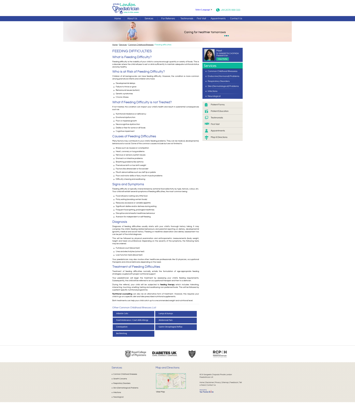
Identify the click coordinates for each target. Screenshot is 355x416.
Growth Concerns (120, 379)
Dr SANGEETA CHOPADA (227, 55)
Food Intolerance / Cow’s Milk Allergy (132, 320)
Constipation (121, 327)
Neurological (214, 96)
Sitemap (225, 382)
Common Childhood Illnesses (141, 45)
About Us (132, 18)
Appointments (218, 18)
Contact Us (236, 18)
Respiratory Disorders (219, 81)
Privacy (218, 382)
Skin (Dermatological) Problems (223, 86)
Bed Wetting (121, 333)
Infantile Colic (122, 313)
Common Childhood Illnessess (222, 71)
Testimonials (186, 18)
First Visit (201, 18)
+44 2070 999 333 (230, 10)
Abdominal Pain (166, 320)
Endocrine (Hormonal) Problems (223, 76)
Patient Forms (218, 105)
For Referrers (168, 18)
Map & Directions (219, 137)
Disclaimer (209, 382)
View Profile (222, 59)
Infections (212, 91)
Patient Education (220, 111)
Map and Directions (168, 367)
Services (149, 18)
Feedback (234, 382)
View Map (160, 392)
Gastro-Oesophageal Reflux (170, 327)
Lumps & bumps (166, 313)
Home (117, 18)
